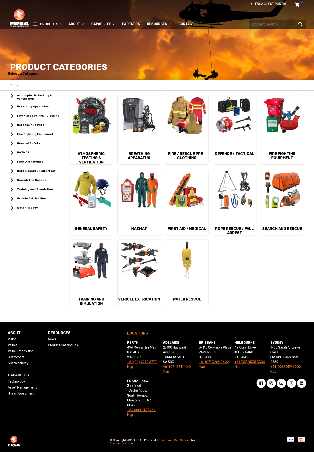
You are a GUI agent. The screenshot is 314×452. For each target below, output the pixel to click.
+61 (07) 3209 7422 (214, 362)
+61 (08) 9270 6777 (142, 362)
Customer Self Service (175, 440)
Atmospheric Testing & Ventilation (34, 97)
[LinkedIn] (301, 383)
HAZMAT (23, 152)
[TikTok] (291, 383)
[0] (297, 5)
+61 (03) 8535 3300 (249, 362)
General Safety (28, 143)
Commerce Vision (121, 443)
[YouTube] (281, 383)
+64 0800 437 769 (141, 410)
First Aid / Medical (30, 161)
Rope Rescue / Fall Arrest (36, 170)
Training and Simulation (35, 189)
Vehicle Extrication (31, 198)
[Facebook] (261, 383)
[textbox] (273, 24)
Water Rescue (27, 207)
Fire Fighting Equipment (35, 134)
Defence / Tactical (31, 124)
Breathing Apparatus (33, 106)
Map (130, 367)
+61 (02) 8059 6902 (285, 367)
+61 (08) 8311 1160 (177, 367)
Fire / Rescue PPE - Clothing (38, 115)
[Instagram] (271, 383)
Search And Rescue (31, 180)
